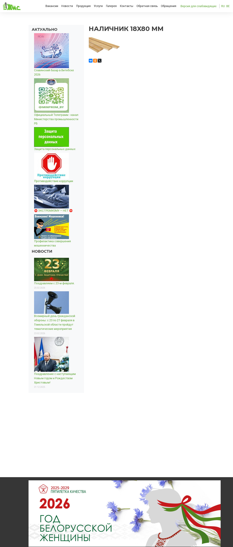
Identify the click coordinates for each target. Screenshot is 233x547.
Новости (67, 6)
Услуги (98, 6)
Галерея (111, 6)
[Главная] (21, 6)
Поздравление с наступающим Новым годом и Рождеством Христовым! (55, 378)
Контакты (126, 6)
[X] (99, 61)
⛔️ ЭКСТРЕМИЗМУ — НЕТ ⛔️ (53, 210)
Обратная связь (147, 6)
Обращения (168, 6)
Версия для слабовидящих (199, 6)
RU (223, 6)
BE (228, 6)
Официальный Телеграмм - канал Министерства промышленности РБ (56, 119)
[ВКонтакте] (91, 61)
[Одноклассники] (95, 61)
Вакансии (51, 6)
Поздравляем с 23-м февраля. (54, 283)
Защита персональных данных (54, 149)
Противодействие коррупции (53, 181)
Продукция (83, 6)
